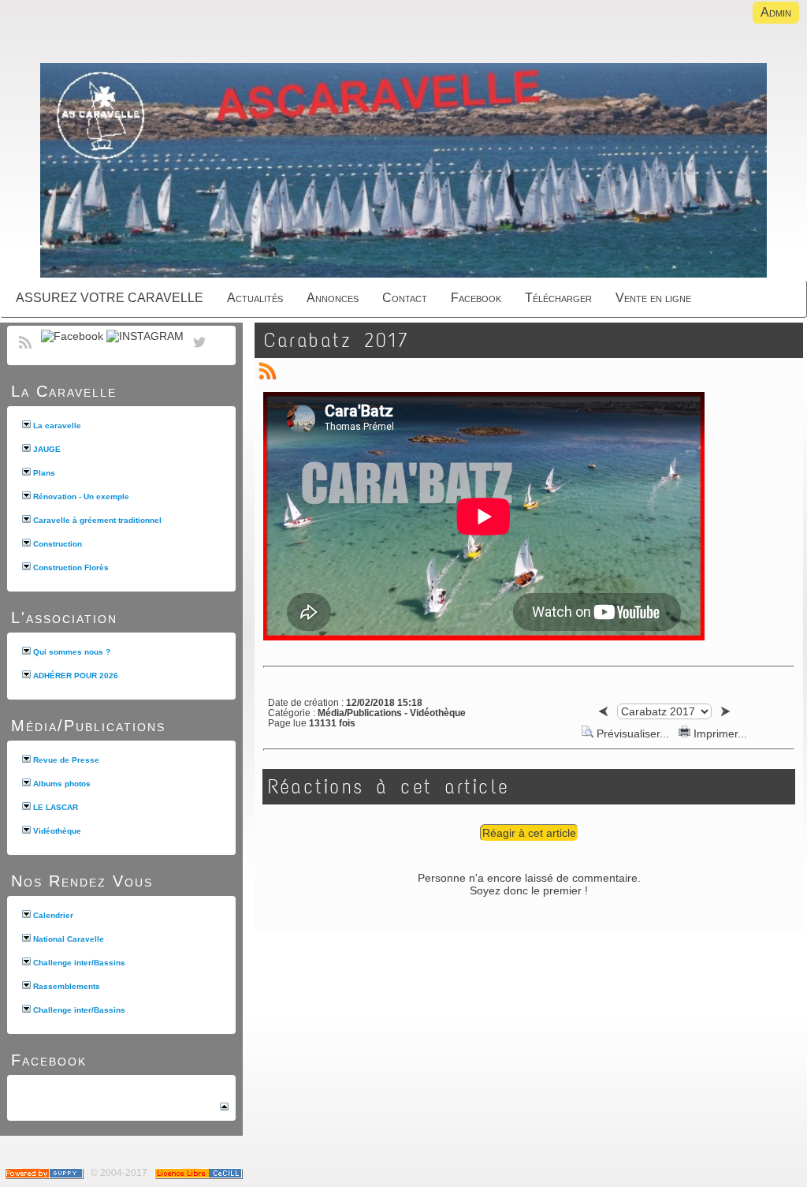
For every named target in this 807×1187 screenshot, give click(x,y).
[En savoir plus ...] (199, 1172)
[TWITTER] (199, 351)
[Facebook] (72, 336)
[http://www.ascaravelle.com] (403, 171)
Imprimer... (718, 733)
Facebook (49, 1060)
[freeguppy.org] (45, 1172)
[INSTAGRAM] (145, 336)
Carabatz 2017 (336, 340)
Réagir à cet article (529, 833)
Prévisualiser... (632, 733)
